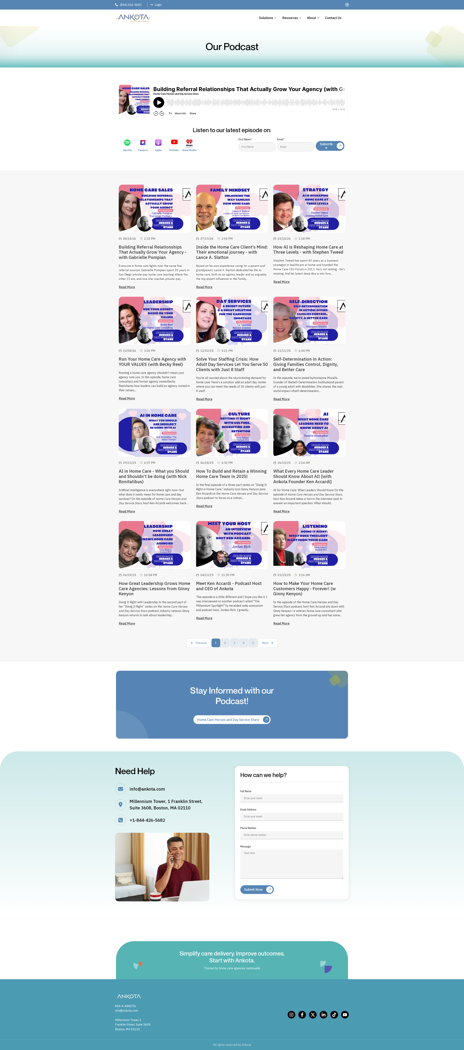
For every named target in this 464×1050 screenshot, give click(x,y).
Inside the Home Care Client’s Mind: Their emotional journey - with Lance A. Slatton (232, 252)
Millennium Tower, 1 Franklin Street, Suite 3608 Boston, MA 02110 (132, 1024)
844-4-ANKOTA (125, 1006)
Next (265, 643)
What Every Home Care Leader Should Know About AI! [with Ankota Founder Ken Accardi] (303, 476)
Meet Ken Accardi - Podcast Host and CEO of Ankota (229, 585)
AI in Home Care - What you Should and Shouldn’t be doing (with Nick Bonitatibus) (154, 476)
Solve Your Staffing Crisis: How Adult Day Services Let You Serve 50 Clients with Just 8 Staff (232, 364)
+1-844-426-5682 (147, 820)
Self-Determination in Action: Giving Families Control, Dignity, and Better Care (305, 364)
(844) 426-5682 (131, 5)
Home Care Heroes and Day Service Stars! (228, 720)
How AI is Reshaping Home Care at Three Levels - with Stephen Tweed (308, 249)
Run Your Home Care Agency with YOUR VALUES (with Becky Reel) (152, 361)
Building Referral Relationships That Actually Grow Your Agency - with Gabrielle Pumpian (152, 252)
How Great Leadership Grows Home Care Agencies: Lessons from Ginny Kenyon (154, 588)
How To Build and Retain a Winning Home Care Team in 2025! (231, 473)
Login (158, 5)
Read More (127, 287)
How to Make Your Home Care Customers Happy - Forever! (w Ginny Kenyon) (304, 588)
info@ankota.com (147, 789)
